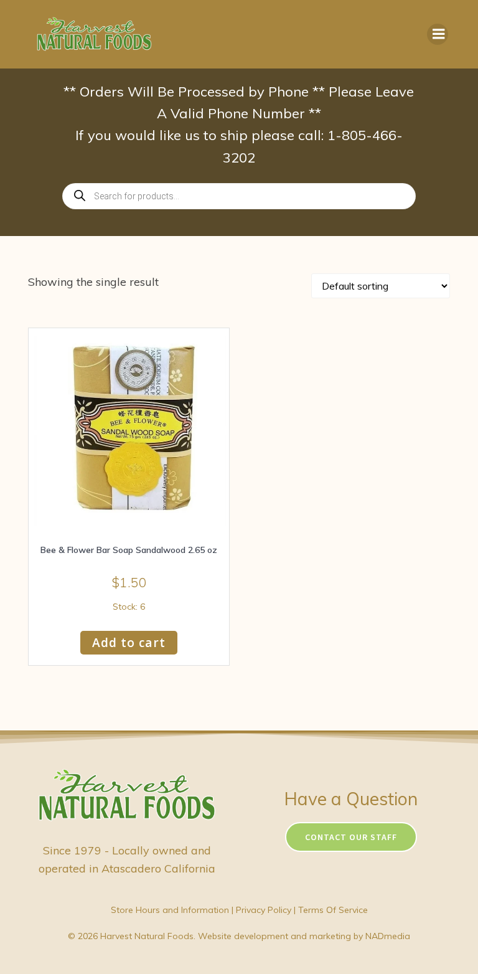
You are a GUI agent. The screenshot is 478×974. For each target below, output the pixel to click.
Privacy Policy (263, 909)
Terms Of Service (333, 909)
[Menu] (437, 34)
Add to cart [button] (129, 642)
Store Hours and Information (170, 909)
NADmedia (387, 936)
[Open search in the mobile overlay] (239, 196)
